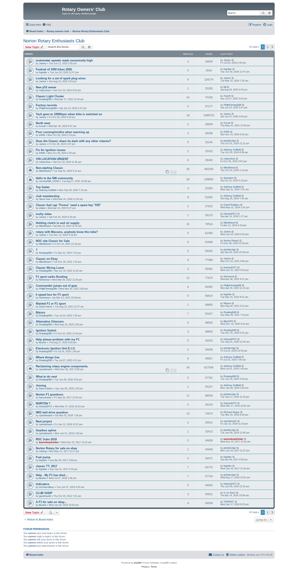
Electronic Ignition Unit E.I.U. (55, 348)
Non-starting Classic (49, 168)
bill (225, 87)
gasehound (45, 496)
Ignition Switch (46, 330)
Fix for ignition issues (50, 150)
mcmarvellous (46, 487)
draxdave (229, 178)
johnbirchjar (230, 140)
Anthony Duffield (232, 149)
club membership (48, 196)
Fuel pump (43, 457)
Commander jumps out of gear (56, 285)
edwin (42, 208)
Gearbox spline (46, 430)
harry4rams (45, 397)
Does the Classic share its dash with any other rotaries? (73, 141)
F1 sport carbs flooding (51, 276)
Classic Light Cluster (50, 96)
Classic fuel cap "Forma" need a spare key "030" (68, 205)
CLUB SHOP (44, 493)
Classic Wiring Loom (50, 267)
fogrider (43, 72)
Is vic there (229, 492)
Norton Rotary (231, 240)
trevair (42, 126)
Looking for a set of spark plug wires (61, 78)
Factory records (46, 105)
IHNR (42, 135)
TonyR (227, 96)
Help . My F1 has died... (52, 475)
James (42, 63)
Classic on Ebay (47, 258)
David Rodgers (232, 204)
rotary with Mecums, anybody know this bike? (67, 232)
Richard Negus (232, 412)
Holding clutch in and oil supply (57, 223)
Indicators (42, 484)
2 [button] (267, 47)
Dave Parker (46, 388)
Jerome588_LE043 (49, 181)
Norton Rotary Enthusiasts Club (53, 40)
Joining (41, 385)
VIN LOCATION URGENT (52, 159)
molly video (44, 214)
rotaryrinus (45, 90)
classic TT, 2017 (46, 466)
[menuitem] (46, 24)
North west (43, 123)
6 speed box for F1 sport (52, 294)
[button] (272, 47)
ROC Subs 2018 (46, 439)
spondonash (45, 369)
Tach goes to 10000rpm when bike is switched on (69, 114)
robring (42, 451)
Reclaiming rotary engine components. (62, 366)
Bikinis (40, 312)
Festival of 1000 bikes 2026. (54, 69)
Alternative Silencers (50, 321)
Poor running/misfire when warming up (62, 132)
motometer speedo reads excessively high (64, 60)
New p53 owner (46, 87)
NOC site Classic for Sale (53, 241)
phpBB (137, 563)
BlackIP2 (228, 321)
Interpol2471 (230, 213)
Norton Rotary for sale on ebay (56, 448)
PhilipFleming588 (48, 108)
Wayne (227, 303)
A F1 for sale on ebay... (51, 502)
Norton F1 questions (49, 394)
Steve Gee (44, 199)
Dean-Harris (45, 306)
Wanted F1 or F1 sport (51, 303)
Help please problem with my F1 (57, 339)
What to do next (46, 376)
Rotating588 (45, 99)
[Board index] (43, 11)
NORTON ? (43, 403)
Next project (44, 421)
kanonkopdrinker (49, 442)
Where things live (47, 357)
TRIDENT (229, 501)
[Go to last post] (232, 60)
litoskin (42, 342)
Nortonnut (44, 279)
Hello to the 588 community (54, 178)
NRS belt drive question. (52, 412)
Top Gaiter (43, 187)
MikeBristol (45, 171)
